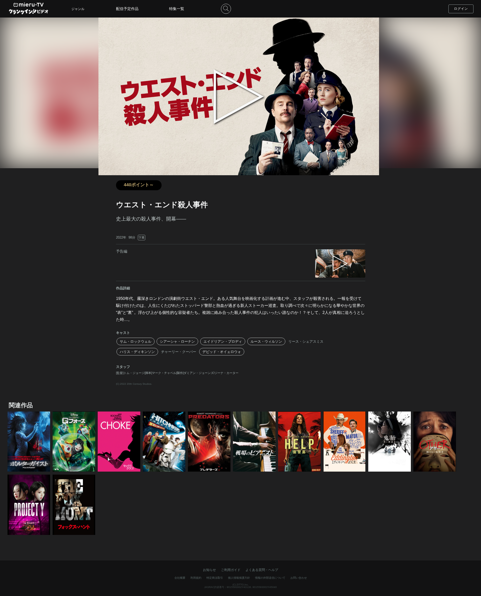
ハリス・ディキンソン (137, 352)
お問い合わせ (298, 577)
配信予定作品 (127, 9)
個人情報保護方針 (239, 577)
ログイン (461, 9)
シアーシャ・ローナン (177, 341)
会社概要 (179, 577)
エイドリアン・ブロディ (222, 341)
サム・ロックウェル (135, 341)
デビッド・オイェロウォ (221, 352)
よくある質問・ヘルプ (262, 570)
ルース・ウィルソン (266, 341)
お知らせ (209, 570)
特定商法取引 (214, 577)
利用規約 (195, 577)
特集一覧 (176, 9)
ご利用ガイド (231, 570)
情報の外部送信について (270, 577)
